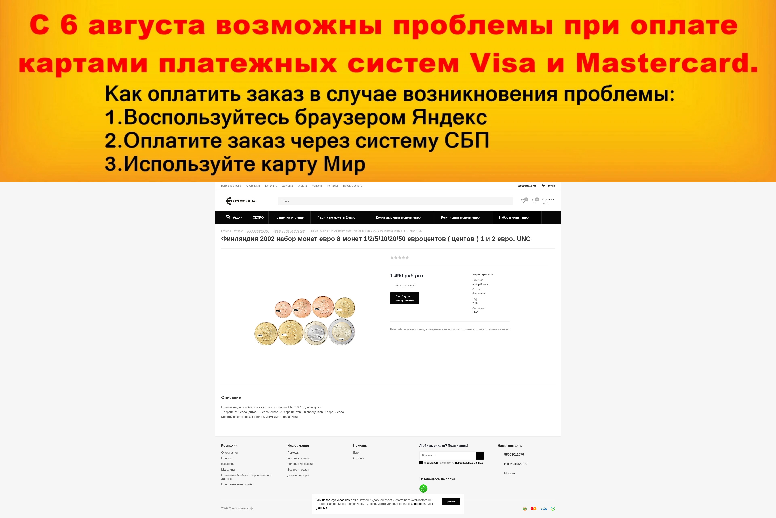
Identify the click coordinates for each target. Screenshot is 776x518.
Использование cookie (236, 484)
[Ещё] (548, 217)
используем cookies (336, 500)
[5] (407, 257)
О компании (229, 452)
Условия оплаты (298, 458)
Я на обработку (453, 462)
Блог (356, 452)
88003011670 (527, 185)
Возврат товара (298, 469)
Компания (229, 445)
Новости (227, 458)
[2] (396, 257)
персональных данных (469, 462)
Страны (358, 458)
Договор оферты (298, 475)
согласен (432, 462)
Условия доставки (300, 463)
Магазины (228, 469)
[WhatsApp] (423, 488)
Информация (298, 445)
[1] (392, 257)
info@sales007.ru (515, 463)
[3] (400, 257)
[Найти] (508, 201)
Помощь (293, 452)
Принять (451, 501)
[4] (404, 257)
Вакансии (227, 463)
